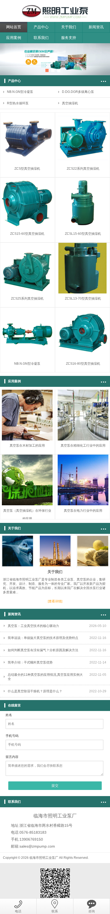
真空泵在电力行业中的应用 (83, 510)
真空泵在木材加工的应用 (27, 445)
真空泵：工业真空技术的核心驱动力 (33, 626)
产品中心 (41, 27)
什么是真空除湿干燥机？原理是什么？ (35, 691)
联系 (55, 911)
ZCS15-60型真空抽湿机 (27, 234)
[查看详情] (55, 601)
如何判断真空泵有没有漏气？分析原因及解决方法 (43, 650)
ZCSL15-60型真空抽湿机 (83, 234)
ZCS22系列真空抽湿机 (83, 168)
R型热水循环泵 (18, 103)
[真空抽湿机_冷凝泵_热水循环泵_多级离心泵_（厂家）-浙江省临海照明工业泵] (55, 7)
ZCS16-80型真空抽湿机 (83, 363)
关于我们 (68, 27)
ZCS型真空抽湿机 (27, 168)
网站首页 (13, 27)
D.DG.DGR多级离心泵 (78, 92)
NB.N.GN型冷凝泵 (20, 92)
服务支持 (68, 37)
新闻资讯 (96, 27)
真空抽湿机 (70, 103)
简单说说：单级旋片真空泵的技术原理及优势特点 (43, 638)
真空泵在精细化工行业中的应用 (83, 445)
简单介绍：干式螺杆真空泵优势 (30, 662)
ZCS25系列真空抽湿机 (27, 298)
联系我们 (41, 37)
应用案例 (13, 37)
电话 (18, 911)
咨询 (91, 911)
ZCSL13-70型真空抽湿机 (83, 298)
